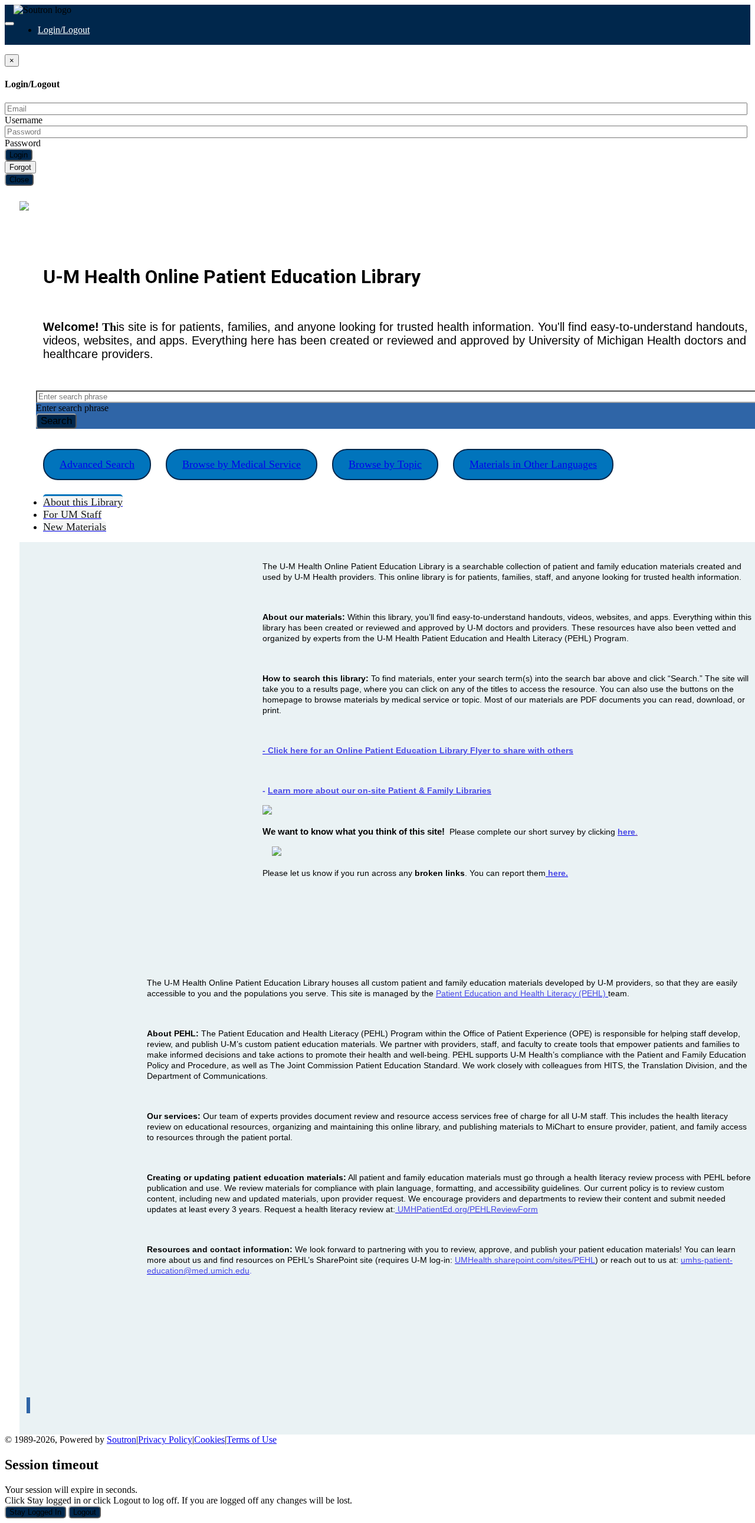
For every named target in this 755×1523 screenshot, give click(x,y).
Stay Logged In (35, 1512)
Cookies (209, 1440)
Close (19, 179)
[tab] (83, 501)
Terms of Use (251, 1440)
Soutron (121, 1440)
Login (18, 154)
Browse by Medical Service (241, 464)
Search (56, 420)
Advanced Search (97, 464)
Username (23, 120)
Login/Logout (64, 30)
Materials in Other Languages (533, 464)
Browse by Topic (385, 464)
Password (23, 143)
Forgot (20, 167)
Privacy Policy (165, 1440)
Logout (84, 1512)
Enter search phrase (72, 408)
